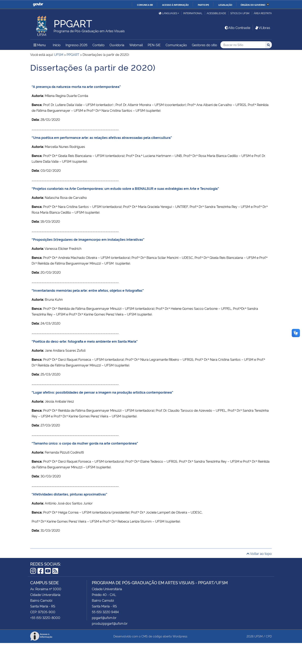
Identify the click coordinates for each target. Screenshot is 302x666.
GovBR (38, 4)
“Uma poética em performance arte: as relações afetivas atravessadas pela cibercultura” (102, 137)
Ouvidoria (117, 45)
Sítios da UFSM (239, 13)
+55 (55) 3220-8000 (45, 617)
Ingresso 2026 (77, 45)
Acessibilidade (216, 13)
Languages (169, 13)
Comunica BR (145, 4)
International (192, 13)
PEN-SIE (154, 45)
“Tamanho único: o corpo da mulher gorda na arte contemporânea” (85, 443)
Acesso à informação (175, 4)
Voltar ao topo (260, 553)
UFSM (258, 636)
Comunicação (176, 45)
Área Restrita (263, 13)
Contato (98, 45)
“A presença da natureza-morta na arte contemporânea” (76, 86)
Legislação (225, 4)
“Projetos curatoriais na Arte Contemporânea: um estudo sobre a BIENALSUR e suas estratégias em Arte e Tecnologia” (125, 188)
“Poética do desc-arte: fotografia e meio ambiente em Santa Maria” (85, 341)
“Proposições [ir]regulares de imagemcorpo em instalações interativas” (88, 239)
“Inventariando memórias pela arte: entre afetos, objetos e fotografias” (88, 290)
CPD (269, 636)
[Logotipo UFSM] (42, 25)
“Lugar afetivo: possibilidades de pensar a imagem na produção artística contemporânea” (102, 392)
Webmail (136, 45)
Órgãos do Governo (253, 4)
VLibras (264, 27)
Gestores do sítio (204, 45)
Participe (203, 4)
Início (57, 45)
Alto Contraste (239, 27)
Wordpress (180, 636)
